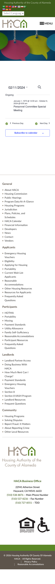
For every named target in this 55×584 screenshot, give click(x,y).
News (8, 233)
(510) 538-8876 (15, 495)
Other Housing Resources (18, 288)
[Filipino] (16, 7)
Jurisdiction (11, 209)
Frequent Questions (15, 404)
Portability (10, 269)
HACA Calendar (13, 221)
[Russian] (3, 9)
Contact (9, 237)
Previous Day (17, 123)
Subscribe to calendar (25, 132)
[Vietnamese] (9, 9)
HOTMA (9, 313)
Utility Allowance (14, 328)
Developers (11, 229)
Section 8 (10, 392)
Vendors (9, 241)
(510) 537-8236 (19, 499)
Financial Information (16, 225)
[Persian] (22, 7)
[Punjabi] (25, 7)
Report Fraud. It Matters (17, 424)
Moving (9, 321)
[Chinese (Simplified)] (6, 7)
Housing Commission (16, 194)
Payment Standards (15, 324)
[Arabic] (3, 7)
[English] (12, 7)
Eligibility (9, 261)
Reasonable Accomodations (19, 336)
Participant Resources (16, 340)
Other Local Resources (17, 432)
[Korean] (19, 7)
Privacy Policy (30, 562)
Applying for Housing (16, 265)
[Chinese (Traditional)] (9, 7)
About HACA (12, 190)
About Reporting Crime (17, 428)
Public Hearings (13, 198)
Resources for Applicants (18, 292)
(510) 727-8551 (23, 503)
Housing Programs (14, 205)
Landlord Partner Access (18, 360)
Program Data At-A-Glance (19, 201)
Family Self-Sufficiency (17, 332)
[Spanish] (6, 9)
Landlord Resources (15, 400)
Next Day (44, 123)
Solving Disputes (13, 420)
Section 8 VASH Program (18, 396)
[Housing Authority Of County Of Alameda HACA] (14, 23)
